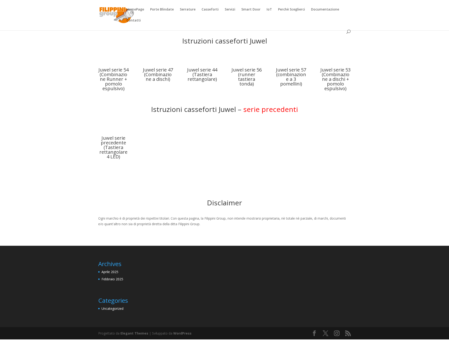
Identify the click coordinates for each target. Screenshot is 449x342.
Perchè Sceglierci (291, 9)
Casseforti (210, 9)
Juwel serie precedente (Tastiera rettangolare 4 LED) (113, 147)
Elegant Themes (134, 333)
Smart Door (251, 9)
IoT (269, 9)
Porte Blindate (162, 9)
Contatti (134, 20)
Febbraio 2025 (112, 279)
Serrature (188, 9)
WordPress (182, 333)
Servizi (230, 9)
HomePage (135, 9)
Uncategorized (112, 308)
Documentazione (325, 9)
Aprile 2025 (109, 272)
